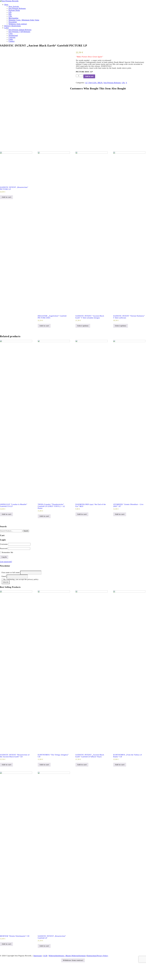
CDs (10, 16)
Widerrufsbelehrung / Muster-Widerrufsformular (67, 956)
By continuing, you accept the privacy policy (20, 579)
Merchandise (13, 18)
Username (4, 544)
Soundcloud (13, 35)
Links (11, 39)
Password (3, 548)
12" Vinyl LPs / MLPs (93, 83)
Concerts (12, 37)
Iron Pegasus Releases (17, 8)
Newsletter (13, 22)
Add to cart (89, 76)
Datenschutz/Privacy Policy (97, 956)
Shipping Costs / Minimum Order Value (24, 20)
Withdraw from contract (18, 24)
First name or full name (11, 572)
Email (4, 576)
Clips (11, 33)
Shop (6, 4)
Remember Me (7, 552)
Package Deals (14, 10)
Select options (82, 326)
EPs (10, 14)
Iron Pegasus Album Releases (20, 30)
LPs (10, 12)
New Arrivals (14, 6)
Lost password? (6, 562)
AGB (45, 956)
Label (6, 28)
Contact (12, 41)
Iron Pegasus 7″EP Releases (19, 32)
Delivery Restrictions (12, 26)
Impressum (37, 956)
